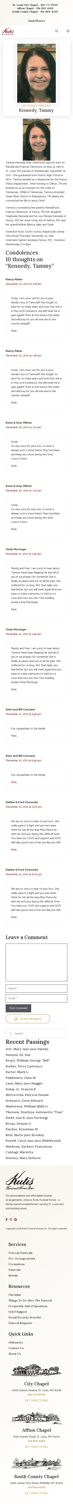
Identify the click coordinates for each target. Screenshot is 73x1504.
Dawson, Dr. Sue (18, 1055)
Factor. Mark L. (17, 1072)
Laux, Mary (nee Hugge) (24, 1083)
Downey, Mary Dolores (23, 1158)
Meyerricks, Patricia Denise (27, 1095)
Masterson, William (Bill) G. (27, 1106)
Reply (14, 331)
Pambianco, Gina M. (21, 1078)
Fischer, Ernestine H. (22, 1129)
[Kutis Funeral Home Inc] (8, 31)
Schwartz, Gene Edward (24, 1101)
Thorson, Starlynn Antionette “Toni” (34, 1112)
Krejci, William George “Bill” (28, 1060)
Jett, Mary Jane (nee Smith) (27, 1049)
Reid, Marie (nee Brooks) (25, 1135)
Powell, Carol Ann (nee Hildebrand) (33, 1141)
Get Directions (36, 1400)
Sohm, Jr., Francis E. (21, 1089)
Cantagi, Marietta (19, 1152)
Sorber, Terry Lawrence (24, 1066)
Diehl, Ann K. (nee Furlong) (27, 1118)
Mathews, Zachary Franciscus (29, 1146)
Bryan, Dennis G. (19, 1123)
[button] (56, 31)
